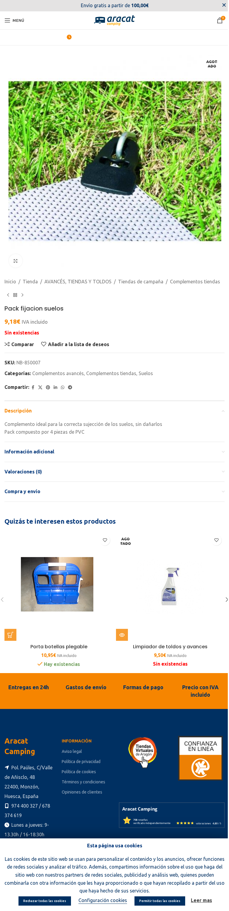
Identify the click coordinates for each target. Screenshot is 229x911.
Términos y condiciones (82, 775)
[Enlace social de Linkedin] (129, 5)
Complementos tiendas (195, 277)
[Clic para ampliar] (15, 256)
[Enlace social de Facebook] (95, 5)
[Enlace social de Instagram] (111, 5)
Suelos (146, 369)
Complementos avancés (58, 369)
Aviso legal (71, 744)
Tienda (30, 277)
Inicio (10, 277)
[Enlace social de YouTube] (120, 5)
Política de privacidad (80, 754)
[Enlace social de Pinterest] (48, 383)
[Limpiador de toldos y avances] (167, 581)
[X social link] (103, 5)
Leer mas (199, 900)
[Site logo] (112, 19)
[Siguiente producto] (22, 290)
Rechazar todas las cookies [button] (42, 901)
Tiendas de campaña (140, 277)
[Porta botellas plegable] (57, 581)
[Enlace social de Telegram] (70, 383)
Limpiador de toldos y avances (167, 639)
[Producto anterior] (8, 290)
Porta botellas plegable (57, 639)
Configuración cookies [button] (100, 900)
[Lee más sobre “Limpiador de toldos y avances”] (120, 628)
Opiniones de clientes (81, 785)
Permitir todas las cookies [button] (157, 901)
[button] (10, 628)
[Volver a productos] (15, 290)
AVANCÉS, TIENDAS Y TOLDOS (78, 277)
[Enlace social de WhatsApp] (62, 383)
